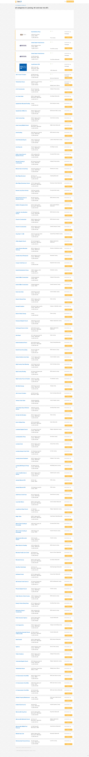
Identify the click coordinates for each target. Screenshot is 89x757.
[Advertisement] (44, 19)
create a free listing (70, 1)
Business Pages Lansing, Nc (26, 747)
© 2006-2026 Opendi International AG (22, 750)
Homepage (67, 33)
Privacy (34, 750)
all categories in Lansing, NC (21, 5)
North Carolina (18, 747)
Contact (31, 750)
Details (68, 37)
